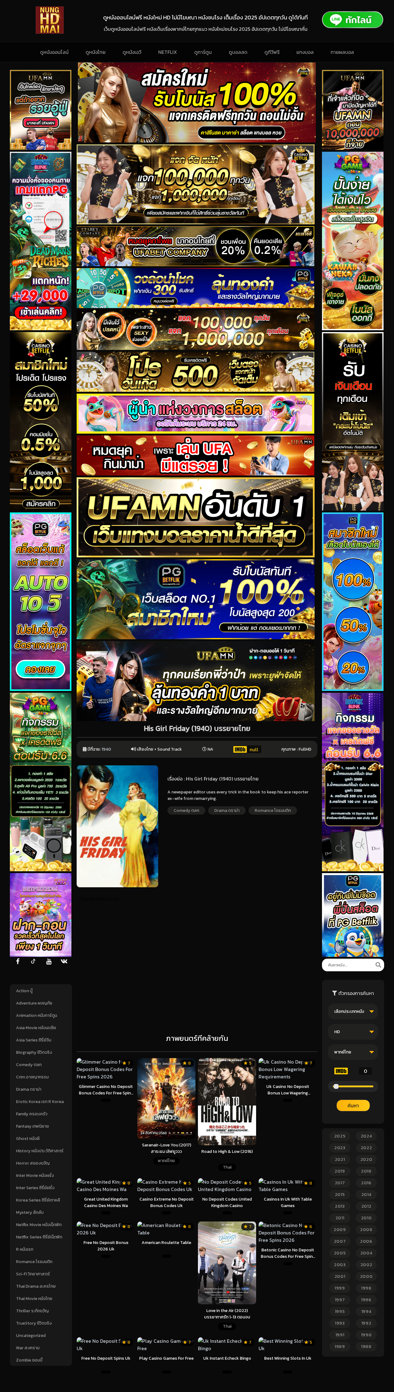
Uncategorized (31, 1335)
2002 (366, 1265)
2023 (339, 1148)
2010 (366, 1218)
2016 (366, 1183)
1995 (340, 1311)
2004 (366, 1253)
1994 (366, 1311)
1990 (366, 1335)
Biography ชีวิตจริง (34, 1052)
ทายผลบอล (342, 52)
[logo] (49, 32)
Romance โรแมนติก (34, 1261)
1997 (340, 1300)
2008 (366, 1229)
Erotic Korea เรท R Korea (40, 1101)
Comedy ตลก (29, 1064)
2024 (366, 1136)
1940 (106, 749)
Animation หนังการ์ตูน (36, 1015)
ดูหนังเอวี (132, 52)
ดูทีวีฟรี (271, 52)
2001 (340, 1276)
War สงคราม (27, 1348)
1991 (340, 1335)
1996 (366, 1300)
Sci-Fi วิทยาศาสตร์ (33, 1274)
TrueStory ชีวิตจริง (34, 1323)
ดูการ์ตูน (203, 52)
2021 (340, 1159)
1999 (340, 1288)
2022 (366, 1148)
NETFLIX (167, 52)
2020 (366, 1159)
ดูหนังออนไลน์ (54, 52)
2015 (340, 1194)
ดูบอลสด (238, 52)
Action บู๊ (24, 991)
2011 (340, 1218)
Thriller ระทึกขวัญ (32, 1311)
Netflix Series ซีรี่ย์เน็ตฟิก (39, 1237)
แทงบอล (305, 52)
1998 (366, 1288)
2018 (366, 1171)
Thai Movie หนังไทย (34, 1298)
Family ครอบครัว (31, 1114)
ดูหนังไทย (96, 52)
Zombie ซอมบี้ (29, 1360)
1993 (340, 1323)
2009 (340, 1229)
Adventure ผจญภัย (34, 1003)
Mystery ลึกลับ (30, 1212)
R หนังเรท (24, 1249)
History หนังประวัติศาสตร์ (39, 1151)
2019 (340, 1171)
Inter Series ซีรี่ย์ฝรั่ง (35, 1188)
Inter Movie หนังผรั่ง (35, 1175)
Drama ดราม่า (28, 1089)
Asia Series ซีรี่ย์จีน (33, 1040)
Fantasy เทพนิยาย (32, 1126)
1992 (366, 1323)
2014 (366, 1194)
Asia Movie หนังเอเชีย (36, 1028)
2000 (366, 1276)
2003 (340, 1265)
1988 (366, 1346)
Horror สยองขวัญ (33, 1163)
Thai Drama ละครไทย (36, 1286)
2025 (340, 1136)
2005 (340, 1253)
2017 (340, 1183)
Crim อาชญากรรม (32, 1077)
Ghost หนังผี (27, 1138)
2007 (340, 1241)
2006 (366, 1241)
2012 (366, 1206)
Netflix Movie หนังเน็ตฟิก (39, 1225)
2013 (340, 1206)
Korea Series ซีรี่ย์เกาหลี (38, 1200)
